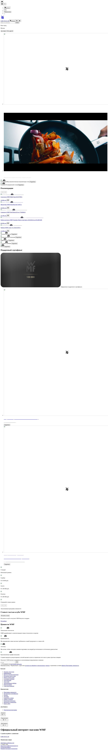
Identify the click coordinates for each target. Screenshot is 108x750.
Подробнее (32, 181)
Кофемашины (7, 673)
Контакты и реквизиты (10, 702)
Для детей (6, 681)
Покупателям (7, 12)
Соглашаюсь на (12, 664)
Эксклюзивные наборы (10, 683)
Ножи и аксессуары (9, 677)
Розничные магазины (9, 700)
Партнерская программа (10, 710)
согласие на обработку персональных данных (37, 665)
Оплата (6, 695)
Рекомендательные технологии (9, 748)
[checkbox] (1, 664)
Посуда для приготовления (11, 674)
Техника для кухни (9, 671)
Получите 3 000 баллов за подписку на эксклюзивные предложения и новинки (22, 660)
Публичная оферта (6, 747)
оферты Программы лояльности (70, 665)
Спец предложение (9, 686)
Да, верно (3, 31)
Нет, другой (10, 31)
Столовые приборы (9, 679)
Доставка (6, 696)
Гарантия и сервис (9, 698)
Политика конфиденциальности (9, 745)
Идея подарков (8, 684)
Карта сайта (7, 703)
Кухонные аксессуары (10, 676)
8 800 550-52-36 (5, 21)
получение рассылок (16, 664)
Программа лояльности (10, 692)
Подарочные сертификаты (11, 693)
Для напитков (7, 680)
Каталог (8, 8)
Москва (13, 21)
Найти (17, 22)
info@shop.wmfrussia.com (7, 743)
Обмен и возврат (8, 699)
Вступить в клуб (5, 615)
